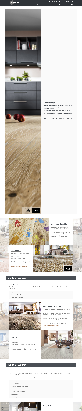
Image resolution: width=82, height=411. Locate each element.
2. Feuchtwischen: (15, 383)
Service (59, 4)
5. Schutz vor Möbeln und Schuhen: (18, 391)
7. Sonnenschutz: (14, 394)
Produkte (47, 4)
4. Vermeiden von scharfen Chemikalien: (19, 388)
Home (36, 4)
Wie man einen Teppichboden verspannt (19, 294)
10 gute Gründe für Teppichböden (18, 292)
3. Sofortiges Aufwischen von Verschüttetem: (20, 386)
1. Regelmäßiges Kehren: (16, 380)
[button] (10, 231)
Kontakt (70, 4)
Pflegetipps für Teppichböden (17, 297)
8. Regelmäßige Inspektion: (16, 396)
